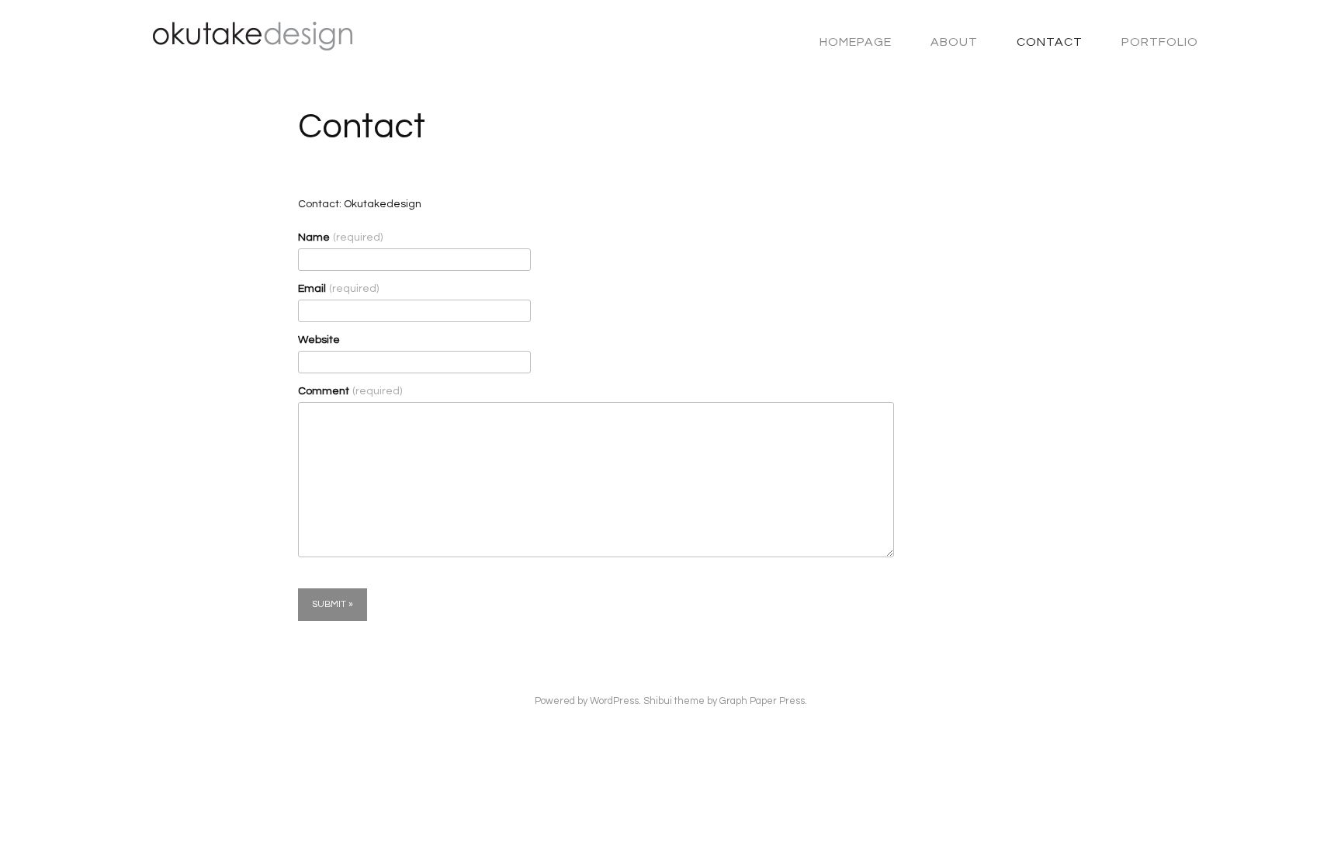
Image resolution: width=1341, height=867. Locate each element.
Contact (1050, 42)
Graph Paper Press (762, 701)
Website (319, 340)
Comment (350, 391)
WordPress (614, 701)
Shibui (657, 701)
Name (340, 237)
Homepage (856, 42)
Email (338, 288)
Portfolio (1159, 42)
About (954, 42)
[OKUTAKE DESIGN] (245, 44)
